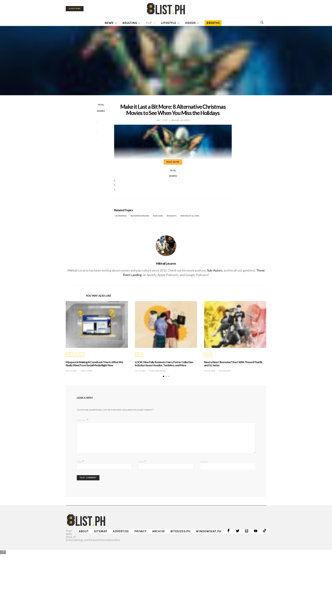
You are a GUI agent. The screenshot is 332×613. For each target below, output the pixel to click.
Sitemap (100, 531)
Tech (79, 355)
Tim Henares (225, 371)
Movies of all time (190, 216)
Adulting (129, 23)
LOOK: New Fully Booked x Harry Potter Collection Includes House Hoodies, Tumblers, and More (164, 363)
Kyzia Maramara (157, 371)
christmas (122, 216)
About (84, 531)
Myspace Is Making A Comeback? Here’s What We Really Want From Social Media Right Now (94, 363)
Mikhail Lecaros (166, 263)
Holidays (172, 216)
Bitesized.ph (180, 531)
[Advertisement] (166, 579)
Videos (190, 23)
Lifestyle (168, 23)
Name (80, 461)
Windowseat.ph (208, 531)
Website (204, 462)
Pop (149, 23)
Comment (81, 420)
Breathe (213, 23)
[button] (163, 376)
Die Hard (158, 216)
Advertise (121, 531)
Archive (158, 531)
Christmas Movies (140, 216)
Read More (173, 162)
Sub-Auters (215, 270)
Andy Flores (87, 371)
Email (142, 461)
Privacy (140, 531)
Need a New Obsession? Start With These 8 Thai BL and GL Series (233, 363)
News (109, 23)
